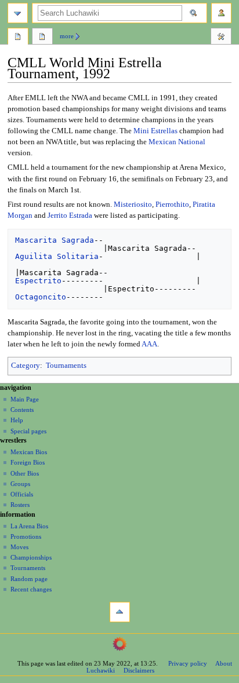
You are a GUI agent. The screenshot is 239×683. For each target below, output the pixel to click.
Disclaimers (139, 670)
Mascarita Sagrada (54, 240)
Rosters (20, 504)
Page (18, 37)
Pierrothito (172, 204)
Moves (19, 546)
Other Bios (24, 473)
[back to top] (120, 612)
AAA (149, 344)
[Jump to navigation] (18, 13)
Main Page (24, 399)
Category (25, 365)
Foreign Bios (27, 462)
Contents (22, 409)
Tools (221, 37)
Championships (31, 557)
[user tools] (221, 13)
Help (16, 420)
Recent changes (31, 589)
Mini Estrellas (155, 131)
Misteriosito (133, 204)
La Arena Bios (29, 526)
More (67, 35)
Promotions (25, 536)
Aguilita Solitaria (57, 256)
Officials (21, 494)
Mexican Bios (28, 451)
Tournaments (66, 365)
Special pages (28, 431)
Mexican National (177, 142)
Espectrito (38, 280)
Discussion (42, 37)
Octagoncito (40, 297)
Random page (29, 578)
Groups (20, 483)
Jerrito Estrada (70, 215)
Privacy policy (187, 663)
